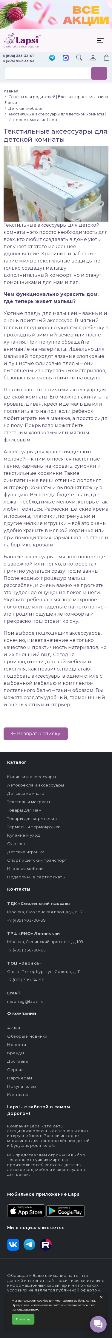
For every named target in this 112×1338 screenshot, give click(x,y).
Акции (13, 1027)
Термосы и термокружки (34, 826)
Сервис (15, 1069)
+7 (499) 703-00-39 (26, 920)
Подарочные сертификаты (36, 877)
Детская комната (26, 793)
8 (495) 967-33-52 (18, 61)
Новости (16, 1044)
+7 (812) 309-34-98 (26, 979)
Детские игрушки (26, 851)
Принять (23, 1319)
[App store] (26, 1210)
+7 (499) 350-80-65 (26, 950)
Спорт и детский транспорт (37, 860)
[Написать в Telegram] (52, 58)
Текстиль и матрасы (28, 801)
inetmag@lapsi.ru (25, 1001)
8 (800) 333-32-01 (18, 56)
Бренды (15, 1052)
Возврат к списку (38, 733)
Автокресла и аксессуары (35, 785)
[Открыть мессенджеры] (98, 1324)
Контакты (17, 1094)
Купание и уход (23, 835)
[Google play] (65, 1210)
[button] (103, 58)
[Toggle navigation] (100, 41)
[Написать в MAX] (66, 58)
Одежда (16, 843)
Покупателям (21, 1086)
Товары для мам (24, 810)
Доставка (17, 1061)
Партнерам (19, 1078)
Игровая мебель (25, 868)
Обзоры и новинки (27, 1036)
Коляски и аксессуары (31, 776)
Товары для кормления (32, 818)
